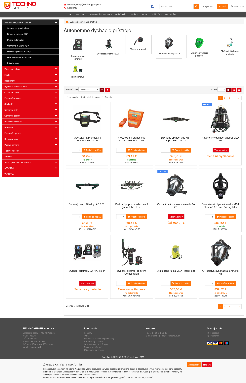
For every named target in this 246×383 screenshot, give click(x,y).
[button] (54, 22)
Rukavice (8, 127)
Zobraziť (213, 89)
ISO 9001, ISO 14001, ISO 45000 (38, 344)
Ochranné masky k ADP (18, 45)
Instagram (215, 335)
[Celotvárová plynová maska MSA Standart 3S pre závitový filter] (220, 186)
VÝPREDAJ (9, 174)
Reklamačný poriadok (94, 341)
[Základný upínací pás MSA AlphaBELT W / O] (176, 119)
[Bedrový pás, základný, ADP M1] (87, 186)
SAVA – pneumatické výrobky (17, 162)
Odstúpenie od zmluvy (94, 349)
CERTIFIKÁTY (170, 14)
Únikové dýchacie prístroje (19, 51)
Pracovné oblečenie (13, 121)
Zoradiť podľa (72, 89)
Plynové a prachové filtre (15, 86)
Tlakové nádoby (11, 150)
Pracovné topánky (12, 133)
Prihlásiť (222, 6)
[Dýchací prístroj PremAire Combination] (131, 252)
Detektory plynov (12, 139)
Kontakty (72, 7)
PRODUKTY (81, 14)
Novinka (108, 97)
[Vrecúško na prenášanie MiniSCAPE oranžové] (131, 119)
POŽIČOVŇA (121, 14)
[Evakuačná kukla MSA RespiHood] (176, 252)
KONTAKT (144, 14)
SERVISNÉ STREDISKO (101, 14)
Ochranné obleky (12, 115)
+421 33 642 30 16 (158, 332)
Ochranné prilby (11, 92)
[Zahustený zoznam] (239, 90)
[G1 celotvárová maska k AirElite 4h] (220, 252)
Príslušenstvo (13, 63)
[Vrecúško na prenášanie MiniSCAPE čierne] (87, 119)
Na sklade (73, 97)
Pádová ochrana (11, 144)
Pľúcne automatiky (15, 39)
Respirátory (9, 80)
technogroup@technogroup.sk (84, 4)
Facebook (214, 332)
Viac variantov (220, 150)
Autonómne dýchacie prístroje (17, 22)
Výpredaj (87, 97)
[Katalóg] (228, 90)
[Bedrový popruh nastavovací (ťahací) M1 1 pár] (131, 186)
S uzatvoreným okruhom (18, 28)
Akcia (97, 97)
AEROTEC (9, 168)
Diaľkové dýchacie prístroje (19, 57)
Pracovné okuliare (12, 98)
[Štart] (67, 21)
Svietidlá (8, 156)
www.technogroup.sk (32, 347)
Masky (7, 74)
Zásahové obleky (12, 69)
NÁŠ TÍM (156, 14)
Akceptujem (193, 364)
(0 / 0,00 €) (238, 6)
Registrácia (208, 6)
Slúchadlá (8, 104)
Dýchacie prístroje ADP (17, 34)
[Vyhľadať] (196, 6)
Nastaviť (207, 364)
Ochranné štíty (11, 109)
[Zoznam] (233, 90)
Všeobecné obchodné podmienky (99, 338)
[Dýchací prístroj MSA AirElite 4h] (87, 252)
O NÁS (133, 14)
